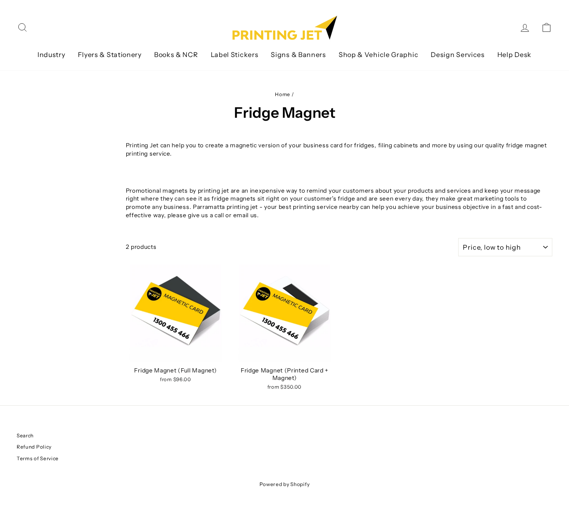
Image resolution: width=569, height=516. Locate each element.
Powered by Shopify (285, 484)
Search (25, 435)
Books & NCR (176, 54)
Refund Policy (34, 447)
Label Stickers (235, 54)
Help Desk (514, 54)
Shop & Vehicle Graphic (378, 54)
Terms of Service (38, 458)
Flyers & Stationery (110, 54)
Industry (51, 54)
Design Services (458, 54)
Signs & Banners (298, 54)
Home (282, 94)
